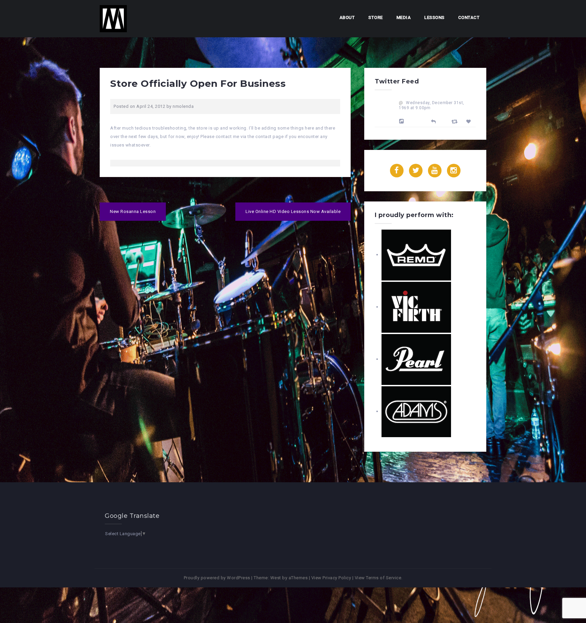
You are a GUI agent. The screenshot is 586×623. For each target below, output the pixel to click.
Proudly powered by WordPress (217, 577)
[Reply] (433, 121)
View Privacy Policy (331, 577)
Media (403, 17)
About (347, 17)
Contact (469, 17)
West (275, 577)
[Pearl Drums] (416, 359)
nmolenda (183, 106)
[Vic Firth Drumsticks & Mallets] (416, 306)
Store (375, 17)
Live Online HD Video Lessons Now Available (293, 211)
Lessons (434, 17)
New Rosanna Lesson (133, 211)
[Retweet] (455, 121)
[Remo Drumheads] (416, 254)
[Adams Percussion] (416, 411)
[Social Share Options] (402, 121)
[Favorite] (469, 121)
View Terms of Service (378, 577)
